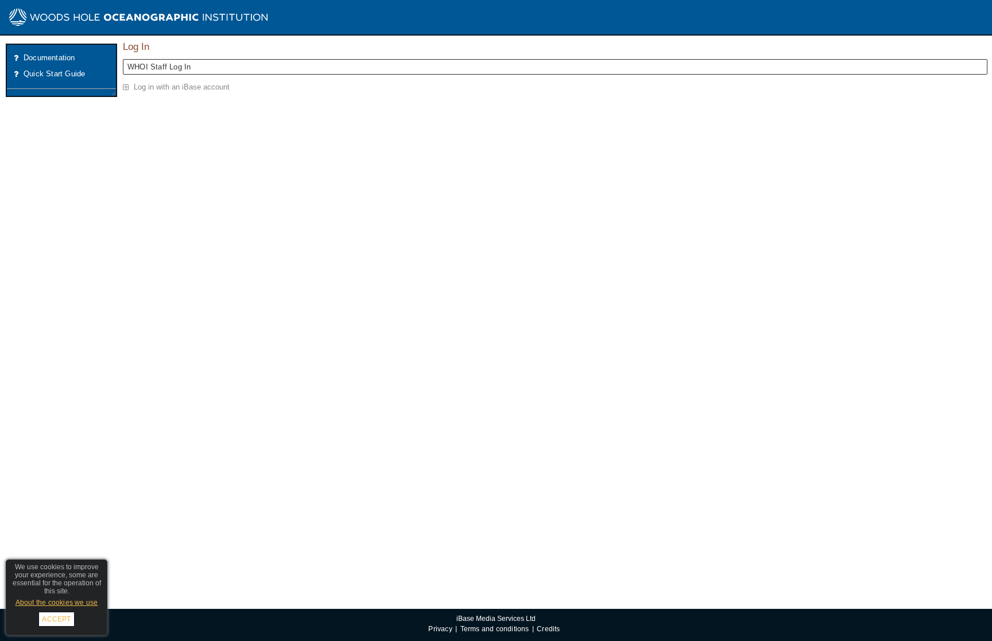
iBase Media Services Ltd (496, 618)
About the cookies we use (57, 603)
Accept (56, 619)
